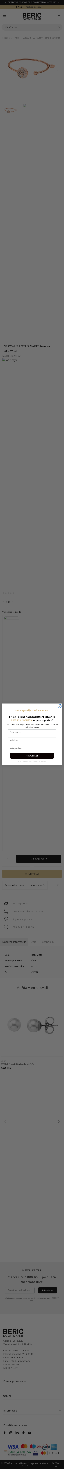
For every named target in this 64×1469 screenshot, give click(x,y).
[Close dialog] (59, 706)
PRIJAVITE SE (32, 755)
